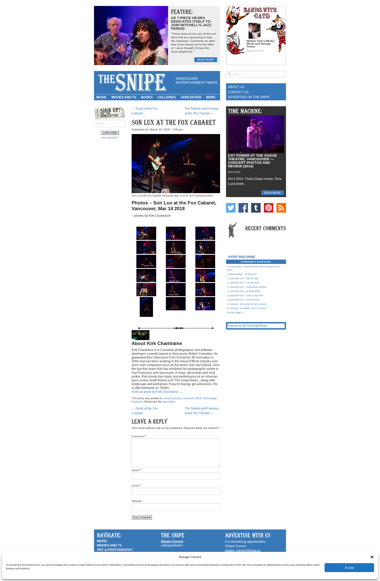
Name (136, 470)
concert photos (172, 398)
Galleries (167, 97)
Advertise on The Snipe (249, 97)
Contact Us (238, 92)
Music (101, 97)
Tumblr (256, 208)
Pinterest (268, 208)
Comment (139, 436)
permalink (169, 401)
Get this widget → (235, 312)
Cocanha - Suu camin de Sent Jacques (248, 304)
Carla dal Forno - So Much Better (245, 291)
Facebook (243, 208)
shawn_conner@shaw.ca (242, 550)
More (211, 97)
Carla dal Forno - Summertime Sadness (248, 287)
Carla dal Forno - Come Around (244, 299)
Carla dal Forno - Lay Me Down (244, 282)
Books (147, 97)
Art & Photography (115, 549)
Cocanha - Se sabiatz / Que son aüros (247, 308)
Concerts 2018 (192, 398)
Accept (349, 567)
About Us (236, 87)
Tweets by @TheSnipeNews (247, 325)
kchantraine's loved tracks (256, 261)
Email (136, 485)
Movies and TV (123, 97)
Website (137, 501)
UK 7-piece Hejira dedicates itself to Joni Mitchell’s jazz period (191, 23)
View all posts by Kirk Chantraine (157, 391)
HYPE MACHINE (241, 257)
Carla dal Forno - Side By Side (243, 278)
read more (205, 59)
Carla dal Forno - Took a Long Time (246, 295)
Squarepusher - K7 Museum (242, 274)
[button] (372, 557)
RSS (281, 208)
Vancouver (191, 97)
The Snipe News (132, 82)
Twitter (231, 208)
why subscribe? (110, 137)
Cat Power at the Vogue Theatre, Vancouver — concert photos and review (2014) (252, 161)
